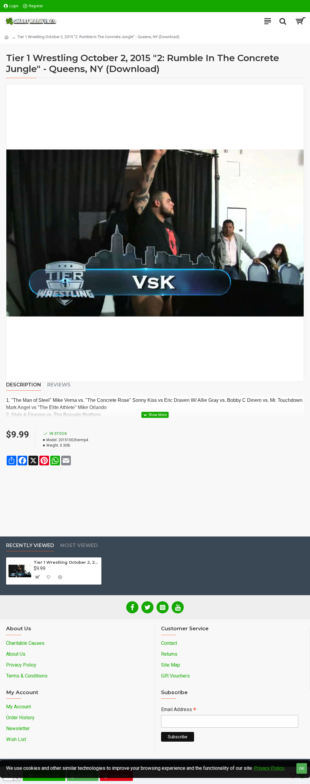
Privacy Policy (269, 768)
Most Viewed (79, 545)
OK (301, 768)
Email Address (178, 710)
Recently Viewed (30, 545)
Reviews (59, 385)
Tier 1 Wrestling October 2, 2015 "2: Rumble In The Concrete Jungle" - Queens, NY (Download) (66, 562)
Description (23, 385)
